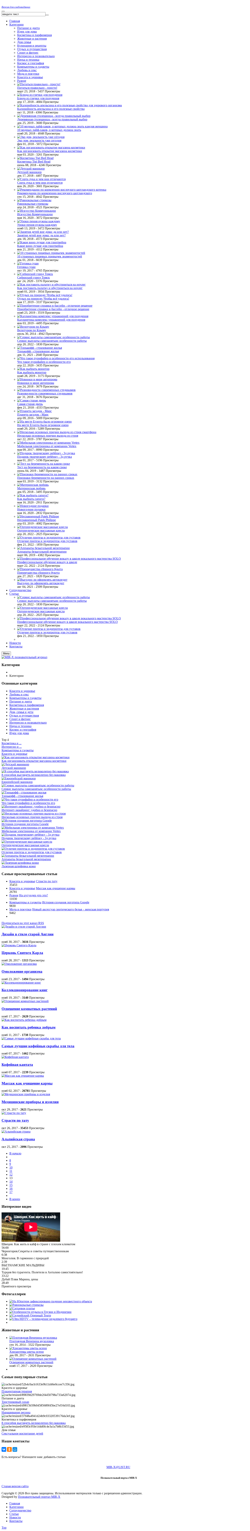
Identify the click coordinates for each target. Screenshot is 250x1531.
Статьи (14, 1514)
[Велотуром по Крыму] (33, 326)
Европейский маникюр (17, 782)
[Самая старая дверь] (31, 400)
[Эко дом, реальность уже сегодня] (40, 137)
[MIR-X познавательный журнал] (24, 657)
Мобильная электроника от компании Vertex (46, 446)
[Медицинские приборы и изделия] (26, 1094)
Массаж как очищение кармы (55, 888)
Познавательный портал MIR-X (39, 1496)
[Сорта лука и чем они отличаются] (41, 179)
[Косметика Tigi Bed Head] (35, 158)
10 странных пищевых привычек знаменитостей (49, 256)
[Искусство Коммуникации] (36, 210)
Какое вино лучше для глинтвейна (40, 246)
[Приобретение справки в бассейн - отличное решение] (54, 305)
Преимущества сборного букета (38, 572)
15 (10, 1185)
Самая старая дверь (30, 404)
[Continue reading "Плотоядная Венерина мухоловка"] (33, 1337)
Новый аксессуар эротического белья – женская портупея (70, 909)
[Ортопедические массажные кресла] (42, 527)
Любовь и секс (27, 70)
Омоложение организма (22, 971)
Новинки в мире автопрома (35, 383)
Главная (14, 1503)
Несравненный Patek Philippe (36, 520)
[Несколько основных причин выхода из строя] (34, 813)
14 (10, 1181)
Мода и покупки (28, 73)
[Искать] (47, 15)
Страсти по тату (46, 881)
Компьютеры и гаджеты (33, 66)
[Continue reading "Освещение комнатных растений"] (32, 1358)
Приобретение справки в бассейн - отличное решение (53, 309)
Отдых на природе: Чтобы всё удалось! (43, 298)
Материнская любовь (31, 488)
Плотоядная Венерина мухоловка (31, 1341)
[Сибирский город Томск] (35, 274)
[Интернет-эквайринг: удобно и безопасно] (31, 806)
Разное (21, 80)
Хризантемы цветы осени (26, 1351)
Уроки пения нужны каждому (37, 224)
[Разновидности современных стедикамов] (46, 390)
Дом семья (24, 42)
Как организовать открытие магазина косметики (49, 151)
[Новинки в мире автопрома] (37, 379)
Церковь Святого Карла (22, 953)
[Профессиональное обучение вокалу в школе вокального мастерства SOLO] (69, 558)
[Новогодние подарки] (33, 506)
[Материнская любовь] (33, 484)
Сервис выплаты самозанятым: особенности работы (52, 340)
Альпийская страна (18, 1139)
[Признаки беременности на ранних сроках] (47, 474)
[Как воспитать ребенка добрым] (24, 1020)
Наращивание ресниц (16, 1412)
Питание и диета (28, 28)
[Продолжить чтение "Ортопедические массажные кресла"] (42, 607)
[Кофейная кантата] (15, 1057)
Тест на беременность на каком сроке (42, 467)
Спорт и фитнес (27, 52)
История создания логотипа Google (25, 824)
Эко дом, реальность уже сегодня (39, 140)
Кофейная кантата (17, 1065)
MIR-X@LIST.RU (118, 1467)
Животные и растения (32, 38)
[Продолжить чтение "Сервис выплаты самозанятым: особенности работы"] (53, 597)
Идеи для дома (27, 31)
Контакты (15, 1521)
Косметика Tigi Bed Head (33, 161)
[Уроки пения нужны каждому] (38, 221)
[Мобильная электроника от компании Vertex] (48, 442)
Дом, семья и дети (21, 712)
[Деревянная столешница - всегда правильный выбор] (53, 116)
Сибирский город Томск (33, 277)
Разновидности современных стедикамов (44, 393)
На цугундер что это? (33, 895)
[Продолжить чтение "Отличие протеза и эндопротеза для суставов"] (48, 629)
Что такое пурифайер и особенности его (44, 361)
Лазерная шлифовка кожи (19, 866)
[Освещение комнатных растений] (25, 1001)
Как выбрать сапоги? (31, 499)
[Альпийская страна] (16, 1131)
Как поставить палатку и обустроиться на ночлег (50, 288)
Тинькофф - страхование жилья (38, 351)
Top (4, 1527)
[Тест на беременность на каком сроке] (43, 463)
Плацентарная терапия (17, 1391)
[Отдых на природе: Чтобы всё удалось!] (44, 295)
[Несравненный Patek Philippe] (38, 516)
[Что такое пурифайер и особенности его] (30, 799)
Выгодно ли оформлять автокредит (40, 583)
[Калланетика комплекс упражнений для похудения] (52, 316)
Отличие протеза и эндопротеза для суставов (47, 541)
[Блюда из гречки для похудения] (39, 94)
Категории (16, 1507)
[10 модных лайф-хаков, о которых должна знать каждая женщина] (62, 126)
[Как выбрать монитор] (33, 369)
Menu (6, 653)
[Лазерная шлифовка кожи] (20, 862)
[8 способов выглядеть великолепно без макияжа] (35, 771)
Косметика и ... (11, 743)
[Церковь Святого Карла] (19, 945)
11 (10, 1171)
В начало (15, 1153)
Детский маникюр (29, 172)
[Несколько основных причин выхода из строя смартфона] (56, 432)
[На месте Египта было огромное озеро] (44, 421)
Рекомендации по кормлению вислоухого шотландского (54, 193)
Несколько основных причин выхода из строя (47, 435)
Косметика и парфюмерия (34, 35)
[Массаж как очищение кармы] (23, 1075)
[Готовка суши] (28, 263)
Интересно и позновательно (36, 56)
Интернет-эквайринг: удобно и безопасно (29, 810)
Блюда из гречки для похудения (38, 98)
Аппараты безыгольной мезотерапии (42, 551)
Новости (15, 1517)
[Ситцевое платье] (22, 1308)
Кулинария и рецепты (31, 45)
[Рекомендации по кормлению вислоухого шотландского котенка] (61, 189)
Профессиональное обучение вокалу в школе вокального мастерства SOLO (67, 621)
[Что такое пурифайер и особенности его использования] (56, 358)
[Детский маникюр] (31, 168)
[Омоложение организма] (19, 963)
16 (10, 1188)
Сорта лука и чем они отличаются (39, 182)
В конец (14, 1199)
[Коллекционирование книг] (21, 982)
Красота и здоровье (30, 77)
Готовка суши (26, 267)
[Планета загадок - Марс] (34, 411)
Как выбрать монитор (31, 372)
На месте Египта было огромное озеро (43, 425)
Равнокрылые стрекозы (32, 203)
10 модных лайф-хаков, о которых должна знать (49, 130)
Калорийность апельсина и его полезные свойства (51, 108)
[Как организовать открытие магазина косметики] (51, 147)
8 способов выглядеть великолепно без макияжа (34, 775)
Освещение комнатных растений (29, 1009)
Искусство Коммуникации (35, 214)
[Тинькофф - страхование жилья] (39, 347)
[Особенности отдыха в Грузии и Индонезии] (40, 1312)
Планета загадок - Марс (33, 414)
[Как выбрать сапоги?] (32, 495)
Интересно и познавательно (28, 722)
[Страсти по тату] (14, 1113)
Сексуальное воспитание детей (22, 1433)
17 (10, 1192)
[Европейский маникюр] (19, 778)
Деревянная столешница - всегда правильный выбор (52, 119)
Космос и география (30, 63)
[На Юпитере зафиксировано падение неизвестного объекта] (50, 1301)
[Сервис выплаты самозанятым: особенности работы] (53, 337)
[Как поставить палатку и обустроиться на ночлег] (51, 284)
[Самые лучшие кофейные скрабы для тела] (31, 1038)
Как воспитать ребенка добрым (28, 1027)
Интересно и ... (12, 746)
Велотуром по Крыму (31, 330)
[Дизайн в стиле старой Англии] (24, 926)
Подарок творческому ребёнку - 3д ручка (44, 456)
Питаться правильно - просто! (37, 87)
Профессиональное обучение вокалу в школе (47, 562)
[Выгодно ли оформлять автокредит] (42, 579)
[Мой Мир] (14, 1449)
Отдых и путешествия (32, 49)
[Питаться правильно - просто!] (38, 84)
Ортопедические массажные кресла (41, 530)
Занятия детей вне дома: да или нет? (41, 235)
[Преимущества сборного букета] (40, 569)
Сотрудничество (20, 1510)
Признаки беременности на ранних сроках (45, 477)
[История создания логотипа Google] (27, 820)
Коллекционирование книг (25, 990)
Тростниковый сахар (15, 1402)
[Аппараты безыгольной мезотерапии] (43, 548)
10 (10, 1167)
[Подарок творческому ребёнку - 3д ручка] (46, 453)
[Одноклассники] (9, 1449)
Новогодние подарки (31, 509)
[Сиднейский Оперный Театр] (30, 1315)
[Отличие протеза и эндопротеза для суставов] (48, 537)
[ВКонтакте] (4, 1449)
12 (10, 1174)
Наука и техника (28, 59)
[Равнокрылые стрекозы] (34, 200)
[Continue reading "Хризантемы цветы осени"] (28, 1348)
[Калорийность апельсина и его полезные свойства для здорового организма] (69, 105)
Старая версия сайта (15, 1486)
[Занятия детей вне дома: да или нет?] (43, 231)
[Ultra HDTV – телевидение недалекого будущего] (43, 1319)
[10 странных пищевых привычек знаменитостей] (51, 253)
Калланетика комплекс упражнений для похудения (51, 319)
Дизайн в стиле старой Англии (28, 934)
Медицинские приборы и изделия (30, 1102)
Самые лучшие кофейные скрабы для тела (38, 1046)
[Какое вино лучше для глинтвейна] (41, 242)
